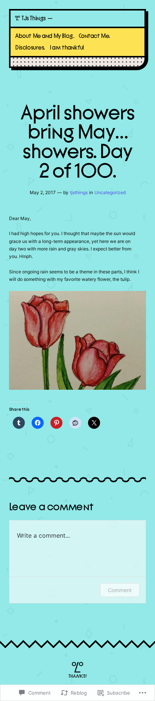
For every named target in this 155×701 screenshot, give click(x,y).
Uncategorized (110, 192)
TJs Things (33, 18)
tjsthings (79, 192)
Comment (120, 590)
